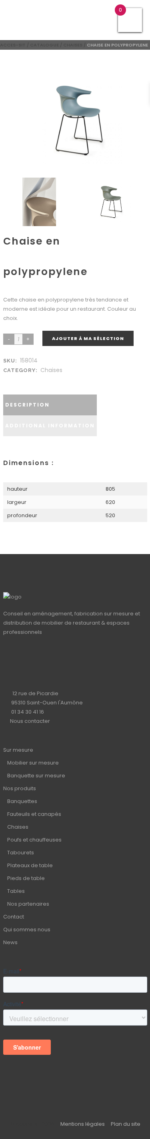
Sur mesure (18, 750)
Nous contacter (30, 721)
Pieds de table (26, 878)
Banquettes (22, 801)
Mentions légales (82, 1124)
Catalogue (44, 45)
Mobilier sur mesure (33, 763)
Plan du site (125, 1124)
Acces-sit (13, 45)
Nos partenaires (28, 904)
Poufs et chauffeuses (34, 840)
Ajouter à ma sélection (88, 338)
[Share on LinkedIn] (16, 380)
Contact (13, 917)
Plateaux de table (30, 865)
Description (27, 404)
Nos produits (19, 788)
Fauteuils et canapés (34, 814)
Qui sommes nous (26, 929)
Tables (16, 891)
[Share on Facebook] (8, 380)
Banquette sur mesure (36, 775)
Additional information (50, 425)
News (10, 942)
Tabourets (20, 852)
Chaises (72, 45)
